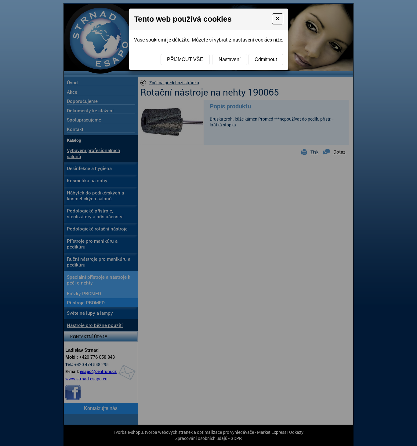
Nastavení (230, 59)
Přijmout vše (185, 59)
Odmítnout (266, 59)
